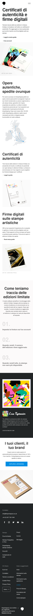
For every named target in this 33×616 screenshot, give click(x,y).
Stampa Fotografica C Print (8, 541)
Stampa (4, 532)
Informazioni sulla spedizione (21, 580)
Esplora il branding (16, 464)
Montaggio (19, 540)
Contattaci (5, 573)
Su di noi (4, 570)
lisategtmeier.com (8, 430)
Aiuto (17, 570)
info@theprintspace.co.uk (9, 514)
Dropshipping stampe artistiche (7, 546)
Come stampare (21, 598)
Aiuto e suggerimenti (22, 566)
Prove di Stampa (21, 588)
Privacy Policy (6, 584)
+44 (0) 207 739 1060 (8, 517)
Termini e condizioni (8, 577)
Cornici (18, 536)
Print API (4, 551)
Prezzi (18, 532)
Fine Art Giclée (6, 536)
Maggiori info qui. (6, 613)
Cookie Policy (6, 580)
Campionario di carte (6, 556)
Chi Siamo (5, 566)
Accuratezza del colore (21, 593)
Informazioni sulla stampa (21, 574)
